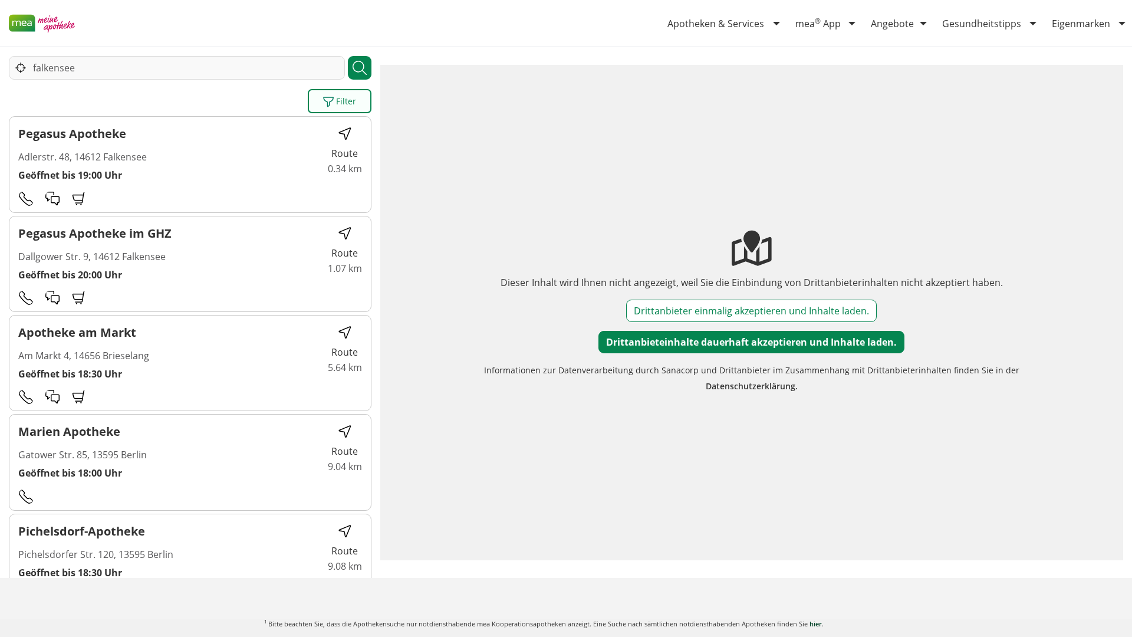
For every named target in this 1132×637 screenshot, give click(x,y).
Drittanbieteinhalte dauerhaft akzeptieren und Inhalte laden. (751, 342)
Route (344, 153)
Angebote (892, 23)
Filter (345, 101)
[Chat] (52, 198)
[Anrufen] (26, 198)
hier (815, 623)
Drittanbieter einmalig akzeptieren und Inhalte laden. (751, 310)
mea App (818, 23)
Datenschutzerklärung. (752, 386)
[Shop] (79, 198)
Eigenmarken (1081, 23)
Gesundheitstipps (981, 23)
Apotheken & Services (715, 23)
